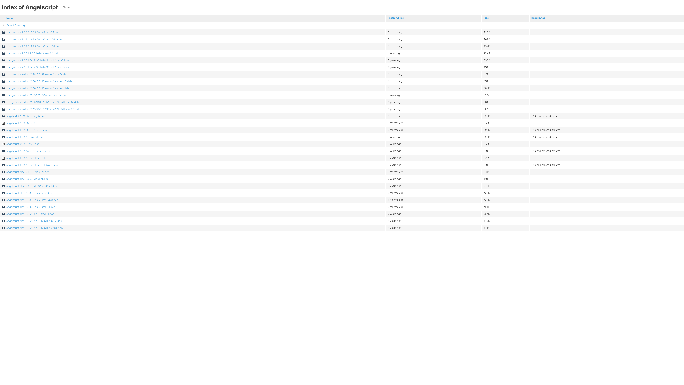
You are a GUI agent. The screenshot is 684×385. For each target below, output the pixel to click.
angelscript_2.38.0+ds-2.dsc (23, 123)
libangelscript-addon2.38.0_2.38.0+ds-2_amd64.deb (37, 88)
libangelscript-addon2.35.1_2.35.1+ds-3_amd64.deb (36, 95)
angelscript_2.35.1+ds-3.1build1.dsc (26, 158)
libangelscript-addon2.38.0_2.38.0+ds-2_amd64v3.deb (39, 81)
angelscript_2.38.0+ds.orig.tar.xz (25, 116)
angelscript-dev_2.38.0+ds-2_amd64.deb (30, 206)
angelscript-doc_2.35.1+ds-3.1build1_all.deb (31, 186)
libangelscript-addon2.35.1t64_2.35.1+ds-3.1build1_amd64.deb (43, 109)
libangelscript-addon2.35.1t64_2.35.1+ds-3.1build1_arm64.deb (42, 102)
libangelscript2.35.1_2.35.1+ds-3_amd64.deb (32, 53)
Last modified (396, 17)
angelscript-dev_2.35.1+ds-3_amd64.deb (30, 213)
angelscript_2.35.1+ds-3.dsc (22, 143)
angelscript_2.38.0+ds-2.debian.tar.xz (28, 130)
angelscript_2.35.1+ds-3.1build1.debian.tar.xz (32, 164)
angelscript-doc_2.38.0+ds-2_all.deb (28, 171)
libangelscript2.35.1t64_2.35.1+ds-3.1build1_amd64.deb (38, 67)
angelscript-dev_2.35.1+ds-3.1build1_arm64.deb (34, 220)
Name (9, 18)
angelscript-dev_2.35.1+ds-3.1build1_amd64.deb (34, 227)
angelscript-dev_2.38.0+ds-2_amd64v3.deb (32, 199)
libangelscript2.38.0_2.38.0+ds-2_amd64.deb (33, 46)
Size (486, 17)
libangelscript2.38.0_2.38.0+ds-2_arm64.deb (32, 32)
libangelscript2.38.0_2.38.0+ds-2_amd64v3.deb (34, 39)
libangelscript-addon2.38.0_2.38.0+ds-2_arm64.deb (37, 74)
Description (538, 17)
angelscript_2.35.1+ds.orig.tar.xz (24, 136)
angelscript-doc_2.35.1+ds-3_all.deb (27, 178)
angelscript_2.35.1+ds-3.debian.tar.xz (28, 151)
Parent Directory (15, 25)
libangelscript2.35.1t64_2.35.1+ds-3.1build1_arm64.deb (38, 60)
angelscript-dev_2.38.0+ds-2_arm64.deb (30, 192)
